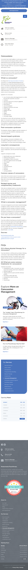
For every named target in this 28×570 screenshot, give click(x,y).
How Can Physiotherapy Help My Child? (14, 344)
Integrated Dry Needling (10, 371)
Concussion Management (11, 378)
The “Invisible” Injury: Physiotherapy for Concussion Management (14, 313)
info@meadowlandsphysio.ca (8, 5)
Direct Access (5, 504)
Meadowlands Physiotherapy (17, 226)
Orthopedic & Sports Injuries (11, 380)
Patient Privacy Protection (7, 508)
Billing (3, 506)
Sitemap (21, 567)
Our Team (4, 503)
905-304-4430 (14, 4)
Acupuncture (8, 376)
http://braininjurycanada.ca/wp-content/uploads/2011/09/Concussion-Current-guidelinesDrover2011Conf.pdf (11, 237)
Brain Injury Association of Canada (15, 80)
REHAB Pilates (8, 386)
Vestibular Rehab (9, 382)
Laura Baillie (10, 229)
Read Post (5, 321)
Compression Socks (9, 390)
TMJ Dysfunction (8, 388)
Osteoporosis (8, 369)
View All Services (8, 365)
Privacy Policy (16, 567)
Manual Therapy (8, 374)
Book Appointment (14, 10)
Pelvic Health (8, 367)
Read (3, 7)
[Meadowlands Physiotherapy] (7, 19)
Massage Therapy (9, 384)
